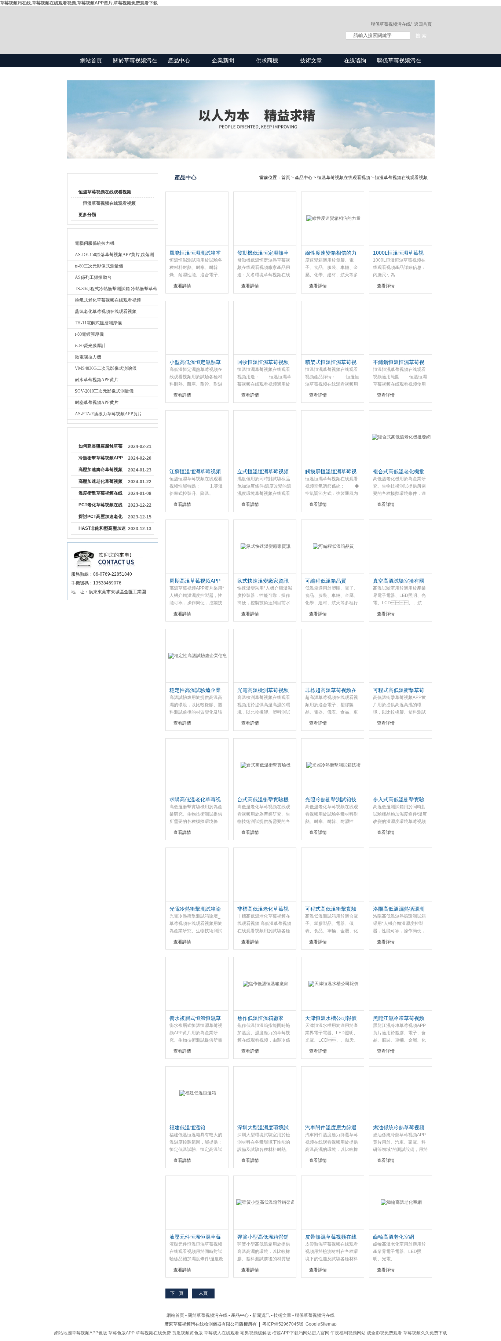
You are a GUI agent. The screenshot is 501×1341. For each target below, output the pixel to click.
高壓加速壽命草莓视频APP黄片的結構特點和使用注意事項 (100, 471)
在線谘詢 (355, 60)
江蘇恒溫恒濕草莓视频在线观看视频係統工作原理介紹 (195, 472)
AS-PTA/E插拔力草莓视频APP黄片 (108, 413)
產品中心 (179, 60)
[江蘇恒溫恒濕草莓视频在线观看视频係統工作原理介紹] (197, 437)
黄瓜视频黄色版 (187, 1332)
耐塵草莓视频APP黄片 (96, 402)
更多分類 (87, 214)
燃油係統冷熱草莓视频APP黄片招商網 (398, 1128)
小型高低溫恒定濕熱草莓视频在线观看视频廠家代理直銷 (195, 362)
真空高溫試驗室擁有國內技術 (398, 581)
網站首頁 (91, 60)
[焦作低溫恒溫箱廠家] (265, 984)
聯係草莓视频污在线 (399, 67)
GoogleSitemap (321, 1324)
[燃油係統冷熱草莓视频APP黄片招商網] (400, 1093)
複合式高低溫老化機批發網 (398, 472)
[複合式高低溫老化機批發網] (400, 437)
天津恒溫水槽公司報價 (330, 1018)
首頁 (285, 177)
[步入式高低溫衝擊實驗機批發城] (400, 765)
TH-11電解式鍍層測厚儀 (98, 322)
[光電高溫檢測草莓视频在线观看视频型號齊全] (265, 656)
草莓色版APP (121, 1332)
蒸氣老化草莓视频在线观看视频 (105, 311)
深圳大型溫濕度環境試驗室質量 (263, 1128)
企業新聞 (223, 60)
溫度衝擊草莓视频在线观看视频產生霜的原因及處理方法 (100, 495)
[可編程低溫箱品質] (332, 546)
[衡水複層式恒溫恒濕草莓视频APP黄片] (197, 984)
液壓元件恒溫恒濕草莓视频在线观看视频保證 (195, 1237)
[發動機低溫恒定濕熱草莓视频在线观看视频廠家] (265, 218)
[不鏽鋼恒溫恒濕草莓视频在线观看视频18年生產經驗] (400, 328)
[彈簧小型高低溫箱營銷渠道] (265, 1202)
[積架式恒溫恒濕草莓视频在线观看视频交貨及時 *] (332, 328)
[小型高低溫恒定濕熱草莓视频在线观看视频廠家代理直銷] (197, 328)
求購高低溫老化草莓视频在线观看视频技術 (195, 800)
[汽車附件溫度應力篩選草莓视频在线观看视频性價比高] (332, 1093)
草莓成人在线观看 (221, 1332)
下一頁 (176, 1293)
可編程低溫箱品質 (325, 581)
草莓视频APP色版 (89, 1332)
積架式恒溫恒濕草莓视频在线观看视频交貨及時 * (330, 362)
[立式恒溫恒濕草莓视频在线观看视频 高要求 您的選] (265, 437)
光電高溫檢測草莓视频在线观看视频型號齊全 (263, 690)
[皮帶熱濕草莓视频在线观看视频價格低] (332, 1202)
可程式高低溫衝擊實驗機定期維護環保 (330, 909)
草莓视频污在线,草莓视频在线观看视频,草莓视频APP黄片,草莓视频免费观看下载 (79, 3)
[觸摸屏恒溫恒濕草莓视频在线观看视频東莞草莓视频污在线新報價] (332, 437)
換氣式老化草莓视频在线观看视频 (108, 300)
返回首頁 (423, 24)
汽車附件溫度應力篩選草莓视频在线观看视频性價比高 (330, 1128)
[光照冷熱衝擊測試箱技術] (332, 765)
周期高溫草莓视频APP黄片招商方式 (194, 581)
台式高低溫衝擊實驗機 (263, 799)
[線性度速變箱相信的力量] (332, 218)
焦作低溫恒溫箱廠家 (260, 1018)
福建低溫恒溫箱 (187, 1127)
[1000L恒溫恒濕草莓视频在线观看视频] (400, 218)
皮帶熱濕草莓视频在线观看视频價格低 (330, 1237)
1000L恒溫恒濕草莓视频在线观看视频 (398, 253)
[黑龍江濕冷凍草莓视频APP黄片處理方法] (400, 984)
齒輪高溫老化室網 (393, 1237)
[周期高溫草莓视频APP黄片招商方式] (197, 546)
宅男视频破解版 (255, 1332)
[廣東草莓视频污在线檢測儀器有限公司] (199, 22)
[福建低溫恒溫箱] (197, 1093)
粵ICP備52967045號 (282, 1324)
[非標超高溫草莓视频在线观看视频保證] (332, 656)
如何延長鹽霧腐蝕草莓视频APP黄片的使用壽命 (100, 448)
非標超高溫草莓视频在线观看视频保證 (330, 690)
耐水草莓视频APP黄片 (96, 379)
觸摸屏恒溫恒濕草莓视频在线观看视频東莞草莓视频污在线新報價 (330, 472)
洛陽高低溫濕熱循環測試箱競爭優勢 (398, 909)
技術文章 (311, 60)
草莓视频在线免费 (153, 1332)
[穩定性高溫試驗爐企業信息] (197, 656)
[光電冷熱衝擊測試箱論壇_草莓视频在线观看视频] (197, 874)
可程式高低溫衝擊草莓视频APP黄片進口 (398, 690)
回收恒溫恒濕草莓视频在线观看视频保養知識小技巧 (263, 362)
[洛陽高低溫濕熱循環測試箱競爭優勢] (400, 874)
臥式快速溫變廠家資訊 (263, 581)
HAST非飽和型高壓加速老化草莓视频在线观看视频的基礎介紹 (102, 530)
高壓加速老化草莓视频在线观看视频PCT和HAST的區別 (100, 483)
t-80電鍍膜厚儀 (89, 334)
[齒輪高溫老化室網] (400, 1202)
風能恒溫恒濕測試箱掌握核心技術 (195, 253)
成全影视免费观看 (384, 1332)
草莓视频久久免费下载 (425, 1332)
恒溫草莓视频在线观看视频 (104, 191)
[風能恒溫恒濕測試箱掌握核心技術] (197, 218)
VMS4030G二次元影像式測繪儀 (105, 368)
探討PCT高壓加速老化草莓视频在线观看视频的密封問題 (100, 518)
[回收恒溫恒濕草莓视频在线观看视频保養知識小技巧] (265, 328)
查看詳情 (182, 285)
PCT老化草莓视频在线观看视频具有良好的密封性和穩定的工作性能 (100, 506)
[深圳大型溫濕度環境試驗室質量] (265, 1093)
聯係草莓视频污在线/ (391, 24)
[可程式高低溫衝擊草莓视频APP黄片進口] (400, 656)
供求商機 (267, 60)
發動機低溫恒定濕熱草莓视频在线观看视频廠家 (263, 253)
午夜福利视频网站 (348, 1332)
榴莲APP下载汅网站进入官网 (300, 1332)
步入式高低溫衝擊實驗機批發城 (398, 800)
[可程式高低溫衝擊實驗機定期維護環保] (332, 874)
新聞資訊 (261, 1315)
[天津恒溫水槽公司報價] (332, 984)
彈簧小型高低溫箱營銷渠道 (263, 1237)
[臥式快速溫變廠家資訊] (265, 546)
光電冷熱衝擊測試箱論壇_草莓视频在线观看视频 (196, 909)
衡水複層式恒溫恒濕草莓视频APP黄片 (195, 1018)
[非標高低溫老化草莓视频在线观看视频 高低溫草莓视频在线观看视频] (265, 874)
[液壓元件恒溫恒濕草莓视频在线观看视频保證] (197, 1202)
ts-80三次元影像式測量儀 (99, 266)
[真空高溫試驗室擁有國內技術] (400, 546)
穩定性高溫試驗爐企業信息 (195, 690)
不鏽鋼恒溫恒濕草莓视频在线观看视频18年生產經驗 (399, 362)
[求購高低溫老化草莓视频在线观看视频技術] (197, 765)
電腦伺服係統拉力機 (94, 243)
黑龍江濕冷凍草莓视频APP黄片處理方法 (398, 1018)
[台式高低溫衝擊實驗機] (265, 765)
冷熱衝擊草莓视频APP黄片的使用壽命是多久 (100, 459)
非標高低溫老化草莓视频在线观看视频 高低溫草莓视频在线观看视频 (263, 909)
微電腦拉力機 (88, 357)
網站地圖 (63, 1332)
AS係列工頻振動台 (93, 277)
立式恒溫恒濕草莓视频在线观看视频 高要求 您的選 (264, 472)
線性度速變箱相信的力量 (330, 253)
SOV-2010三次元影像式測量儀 (104, 391)
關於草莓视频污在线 (135, 67)
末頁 (203, 1293)
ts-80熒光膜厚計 (90, 345)
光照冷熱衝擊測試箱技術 (330, 800)
